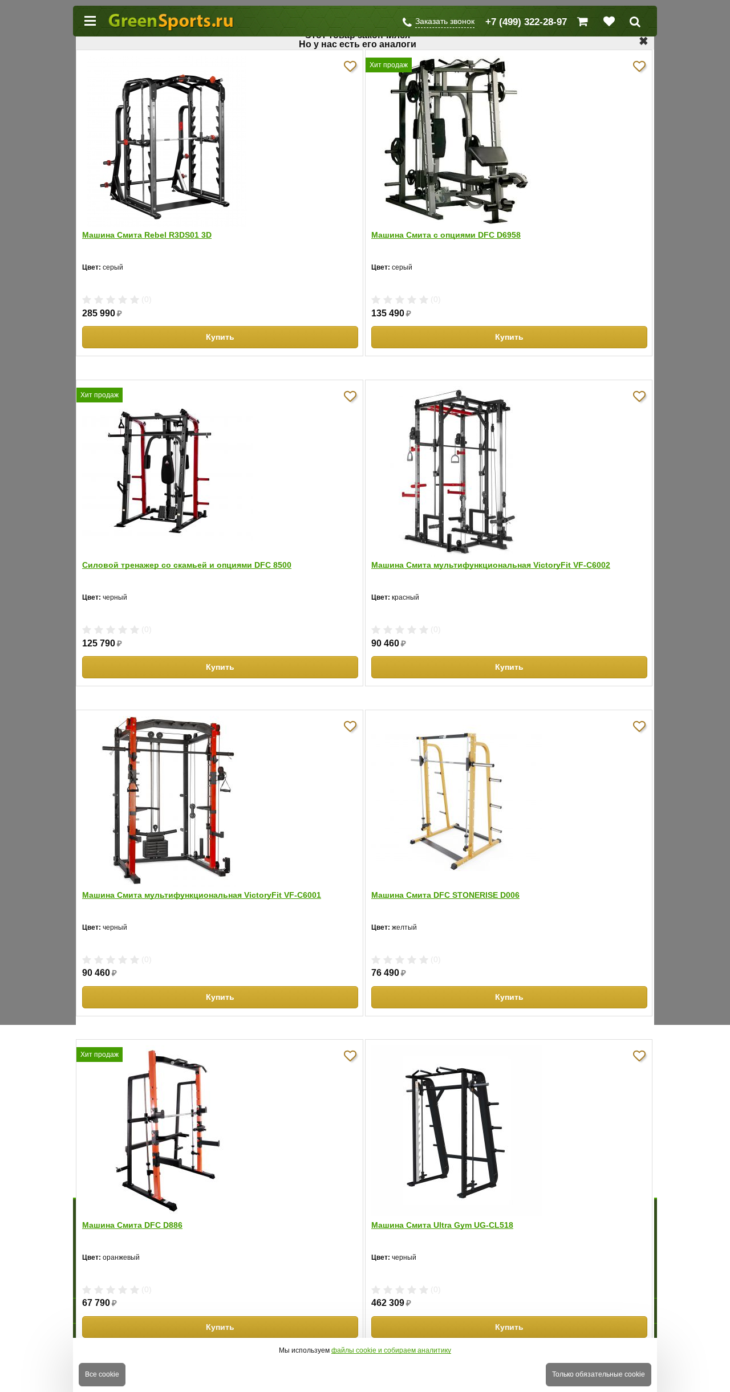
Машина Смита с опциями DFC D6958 (446, 234)
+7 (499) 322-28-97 (526, 22)
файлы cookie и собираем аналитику (391, 1350)
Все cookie (102, 1374)
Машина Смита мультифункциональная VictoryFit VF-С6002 (490, 564)
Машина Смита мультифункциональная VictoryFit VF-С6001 (201, 894)
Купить (220, 336)
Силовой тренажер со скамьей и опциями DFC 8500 (186, 564)
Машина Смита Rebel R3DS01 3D (147, 234)
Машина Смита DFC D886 (132, 1225)
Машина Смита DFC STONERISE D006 (445, 894)
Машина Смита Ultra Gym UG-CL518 (442, 1225)
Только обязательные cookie (598, 1374)
